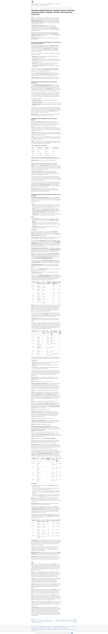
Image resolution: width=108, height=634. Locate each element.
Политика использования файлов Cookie (59, 626)
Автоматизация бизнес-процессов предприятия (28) (39, 5)
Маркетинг (74, 629)
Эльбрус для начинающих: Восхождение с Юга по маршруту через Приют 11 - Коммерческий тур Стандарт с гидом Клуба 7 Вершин (66, 620)
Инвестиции (50, 629)
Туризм (61, 629)
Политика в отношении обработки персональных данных (43, 626)
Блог (32, 626)
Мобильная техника (34, 630)
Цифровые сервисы (56, 629)
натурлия (39, 444)
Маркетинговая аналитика (68, 629)
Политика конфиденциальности (71, 626)
